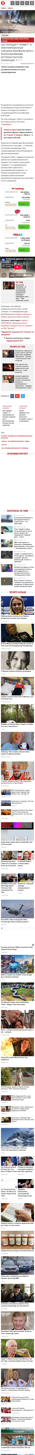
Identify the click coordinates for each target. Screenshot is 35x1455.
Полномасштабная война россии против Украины (15, 40)
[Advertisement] (17, 219)
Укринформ (6, 124)
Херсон (20, 60)
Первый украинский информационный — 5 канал (3, 3)
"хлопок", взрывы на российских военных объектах (16, 437)
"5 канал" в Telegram (14, 135)
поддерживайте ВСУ (14, 341)
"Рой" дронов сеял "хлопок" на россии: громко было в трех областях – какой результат (22, 368)
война (27, 441)
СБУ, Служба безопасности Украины (15, 448)
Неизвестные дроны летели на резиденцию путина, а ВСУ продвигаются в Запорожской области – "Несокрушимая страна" (24, 571)
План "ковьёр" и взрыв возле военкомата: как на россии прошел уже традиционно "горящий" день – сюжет (23, 533)
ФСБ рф (4, 445)
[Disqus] (17, 484)
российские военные (16, 441)
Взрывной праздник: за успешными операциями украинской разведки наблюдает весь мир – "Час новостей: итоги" (22, 292)
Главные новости (11, 130)
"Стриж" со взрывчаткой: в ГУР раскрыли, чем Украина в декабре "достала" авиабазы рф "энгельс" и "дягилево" (23, 558)
